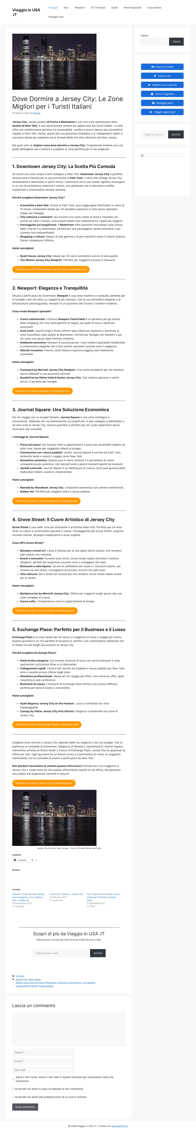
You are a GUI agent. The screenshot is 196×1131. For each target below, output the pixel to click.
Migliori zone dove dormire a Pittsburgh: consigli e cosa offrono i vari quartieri (55, 982)
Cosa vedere (154, 7)
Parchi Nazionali (132, 7)
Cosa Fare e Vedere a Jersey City (66, 894)
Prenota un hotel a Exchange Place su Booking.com (46, 724)
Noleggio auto (56, 16)
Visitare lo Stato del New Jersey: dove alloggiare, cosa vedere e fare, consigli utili (28, 897)
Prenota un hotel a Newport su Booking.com (42, 390)
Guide (114, 7)
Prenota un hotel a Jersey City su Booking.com (44, 783)
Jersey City (21, 979)
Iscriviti (98, 953)
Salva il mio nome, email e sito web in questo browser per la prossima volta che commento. (64, 1079)
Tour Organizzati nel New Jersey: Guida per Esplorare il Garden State (103, 897)
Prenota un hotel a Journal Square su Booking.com (46, 500)
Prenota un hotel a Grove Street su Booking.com (45, 610)
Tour (66, 7)
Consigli (53, 7)
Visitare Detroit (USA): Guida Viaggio (34, 986)
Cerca (144, 35)
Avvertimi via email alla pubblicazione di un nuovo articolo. (51, 1097)
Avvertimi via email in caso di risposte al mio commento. (49, 1088)
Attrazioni (80, 7)
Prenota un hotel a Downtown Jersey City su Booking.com (51, 269)
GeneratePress (119, 1126)
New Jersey (35, 979)
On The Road (98, 7)
